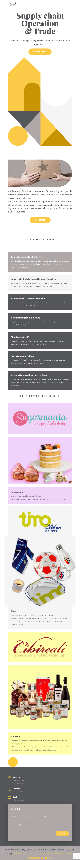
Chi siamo (40, 220)
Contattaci (40, 52)
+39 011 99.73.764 (18, 792)
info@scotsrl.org (18, 800)
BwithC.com (20, 853)
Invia (62, 833)
